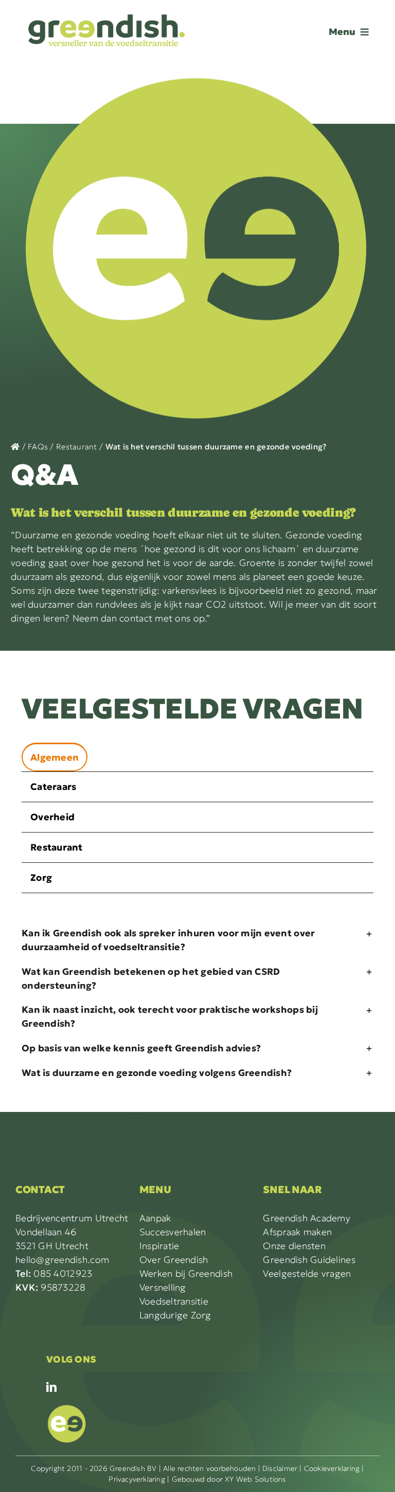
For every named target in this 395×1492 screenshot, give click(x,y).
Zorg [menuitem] (41, 877)
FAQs (38, 446)
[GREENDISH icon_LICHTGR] (66, 1407)
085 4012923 (53, 1273)
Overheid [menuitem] (52, 817)
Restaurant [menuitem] (56, 847)
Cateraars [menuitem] (53, 786)
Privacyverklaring (137, 1479)
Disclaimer (279, 1468)
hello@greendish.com (62, 1260)
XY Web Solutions (255, 1479)
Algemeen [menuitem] (54, 757)
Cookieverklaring (332, 1468)
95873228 (50, 1287)
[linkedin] (51, 1387)
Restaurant (76, 446)
